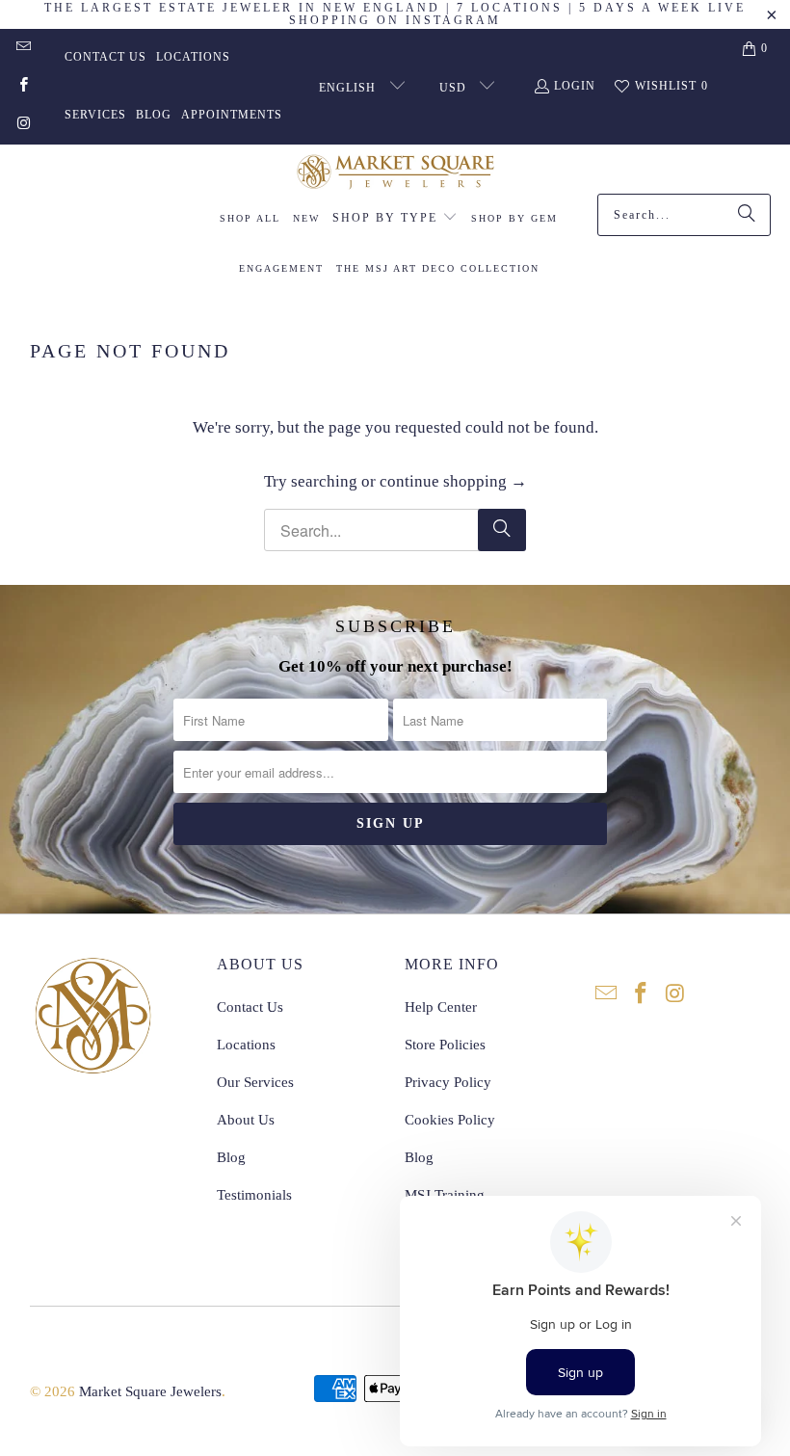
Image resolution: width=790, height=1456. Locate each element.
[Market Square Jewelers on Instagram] (22, 125)
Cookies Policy (450, 1119)
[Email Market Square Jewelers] (22, 48)
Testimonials (254, 1195)
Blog (153, 114)
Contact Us (105, 57)
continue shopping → (453, 481)
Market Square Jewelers (150, 1391)
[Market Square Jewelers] (395, 174)
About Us (246, 1119)
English (349, 87)
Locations (193, 57)
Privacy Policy (448, 1082)
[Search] (747, 215)
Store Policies (445, 1044)
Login (574, 86)
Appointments (231, 114)
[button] (395, 219)
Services (95, 114)
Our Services (255, 1082)
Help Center (441, 1007)
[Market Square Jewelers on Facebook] (22, 86)
